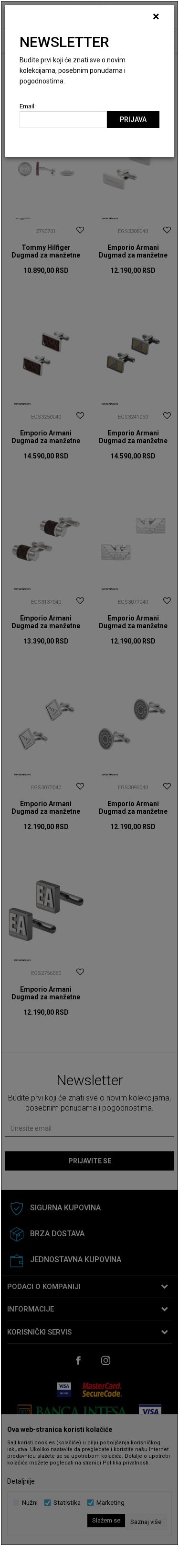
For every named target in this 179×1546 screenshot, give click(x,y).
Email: (28, 106)
